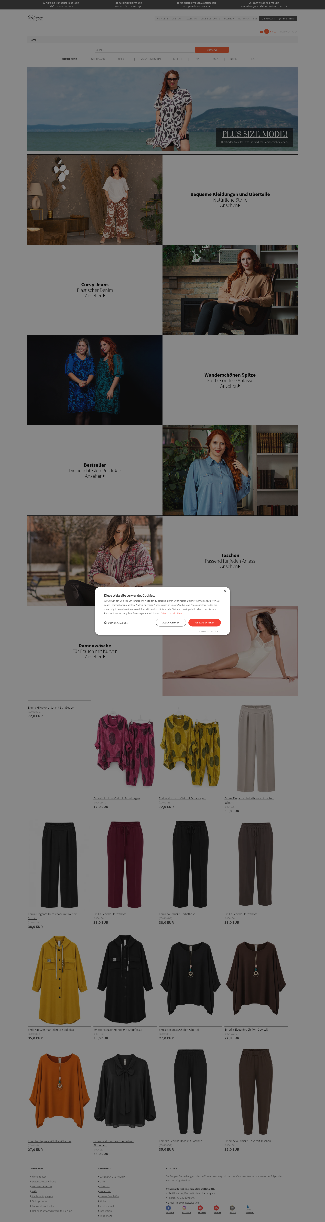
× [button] (224, 591)
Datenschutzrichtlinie (171, 613)
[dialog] (162, 611)
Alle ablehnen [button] (170, 622)
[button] (116, 623)
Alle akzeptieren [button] (204, 622)
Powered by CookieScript (210, 631)
